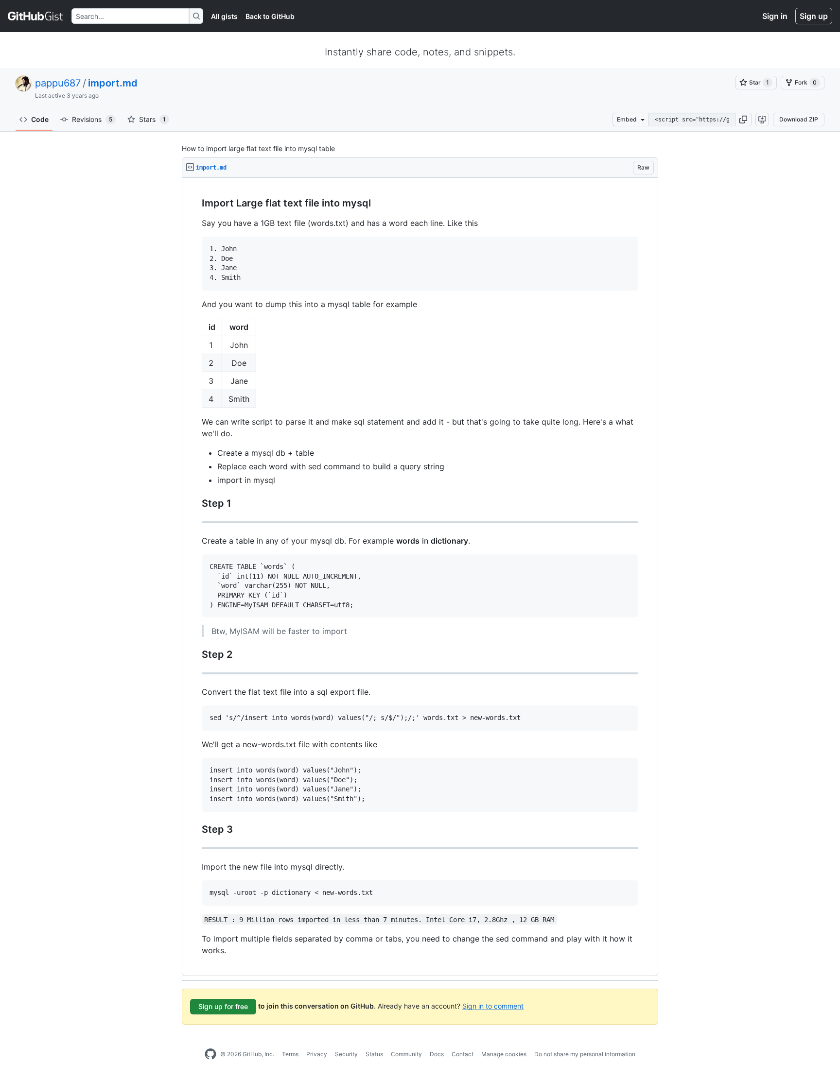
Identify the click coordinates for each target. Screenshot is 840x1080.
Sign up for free (223, 1006)
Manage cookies (503, 1054)
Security (346, 1054)
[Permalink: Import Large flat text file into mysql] (195, 203)
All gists (224, 16)
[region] (420, 577)
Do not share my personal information (584, 1054)
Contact (462, 1054)
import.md (113, 83)
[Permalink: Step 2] (195, 655)
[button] (743, 119)
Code (40, 119)
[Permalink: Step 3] (195, 829)
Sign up (814, 16)
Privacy (316, 1054)
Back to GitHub (270, 16)
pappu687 (58, 83)
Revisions (92, 119)
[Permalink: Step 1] (195, 503)
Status (374, 1054)
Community (406, 1054)
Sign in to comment (493, 1005)
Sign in (775, 16)
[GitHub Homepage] (210, 1054)
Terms (290, 1054)
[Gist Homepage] (36, 16)
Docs (437, 1054)
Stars (152, 119)
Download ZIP (798, 119)
